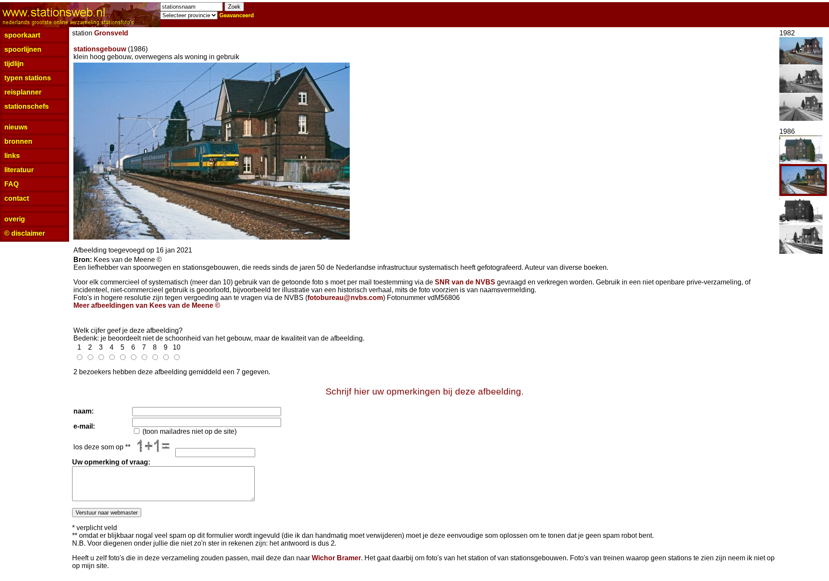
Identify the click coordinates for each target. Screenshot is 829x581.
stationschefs (26, 106)
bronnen (18, 141)
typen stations (27, 78)
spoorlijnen (22, 49)
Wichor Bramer (336, 558)
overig (14, 219)
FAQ (11, 184)
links (12, 155)
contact (16, 198)
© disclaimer (24, 233)
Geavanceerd (236, 15)
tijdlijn (14, 63)
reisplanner (22, 92)
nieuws (16, 127)
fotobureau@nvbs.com (345, 297)
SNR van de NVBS (465, 282)
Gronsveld (111, 33)
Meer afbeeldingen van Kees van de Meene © (146, 305)
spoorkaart (22, 35)
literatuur (19, 170)
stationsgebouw (99, 49)
